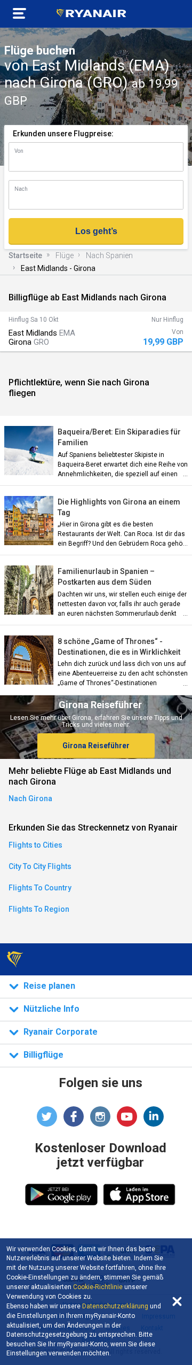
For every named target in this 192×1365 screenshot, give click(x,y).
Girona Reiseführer (96, 745)
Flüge (64, 255)
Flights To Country (40, 887)
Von (18, 151)
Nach (21, 189)
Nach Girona (30, 798)
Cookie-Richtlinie (98, 1287)
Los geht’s (96, 231)
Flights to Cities (35, 845)
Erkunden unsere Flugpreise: (63, 133)
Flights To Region (39, 909)
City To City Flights (40, 866)
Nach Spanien (109, 255)
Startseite (25, 255)
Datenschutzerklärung (115, 1306)
